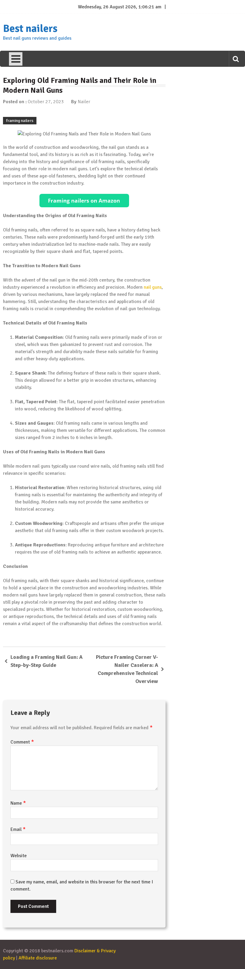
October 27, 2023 (46, 102)
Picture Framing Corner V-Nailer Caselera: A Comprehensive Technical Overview (127, 669)
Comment (22, 742)
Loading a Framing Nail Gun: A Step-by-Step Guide (46, 661)
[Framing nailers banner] (84, 200)
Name (18, 803)
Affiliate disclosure (38, 958)
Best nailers (30, 29)
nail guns (153, 287)
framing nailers (19, 120)
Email (18, 829)
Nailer (84, 102)
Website (18, 856)
